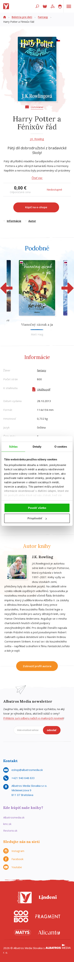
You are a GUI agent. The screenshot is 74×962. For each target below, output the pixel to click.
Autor (32, 221)
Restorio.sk (10, 830)
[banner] (6, 6)
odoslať (52, 730)
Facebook (17, 859)
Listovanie (37, 107)
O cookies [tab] (60, 446)
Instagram (17, 851)
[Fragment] (48, 916)
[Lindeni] (47, 897)
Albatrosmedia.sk (13, 817)
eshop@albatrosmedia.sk (27, 770)
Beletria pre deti (22, 17)
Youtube (16, 867)
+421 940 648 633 (23, 778)
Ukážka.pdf (43, 389)
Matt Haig (37, 334)
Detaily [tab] (37, 446)
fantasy (41, 370)
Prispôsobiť (34, 518)
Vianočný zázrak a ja (37, 324)
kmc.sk (7, 824)
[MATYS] (22, 932)
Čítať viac (37, 178)
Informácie (14, 221)
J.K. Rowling (37, 139)
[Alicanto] (49, 932)
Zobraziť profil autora (37, 666)
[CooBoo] (21, 916)
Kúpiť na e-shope (36, 207)
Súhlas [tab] (13, 446)
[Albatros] (24, 897)
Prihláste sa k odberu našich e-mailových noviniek (33, 718)
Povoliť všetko (37, 507)
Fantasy (43, 17)
